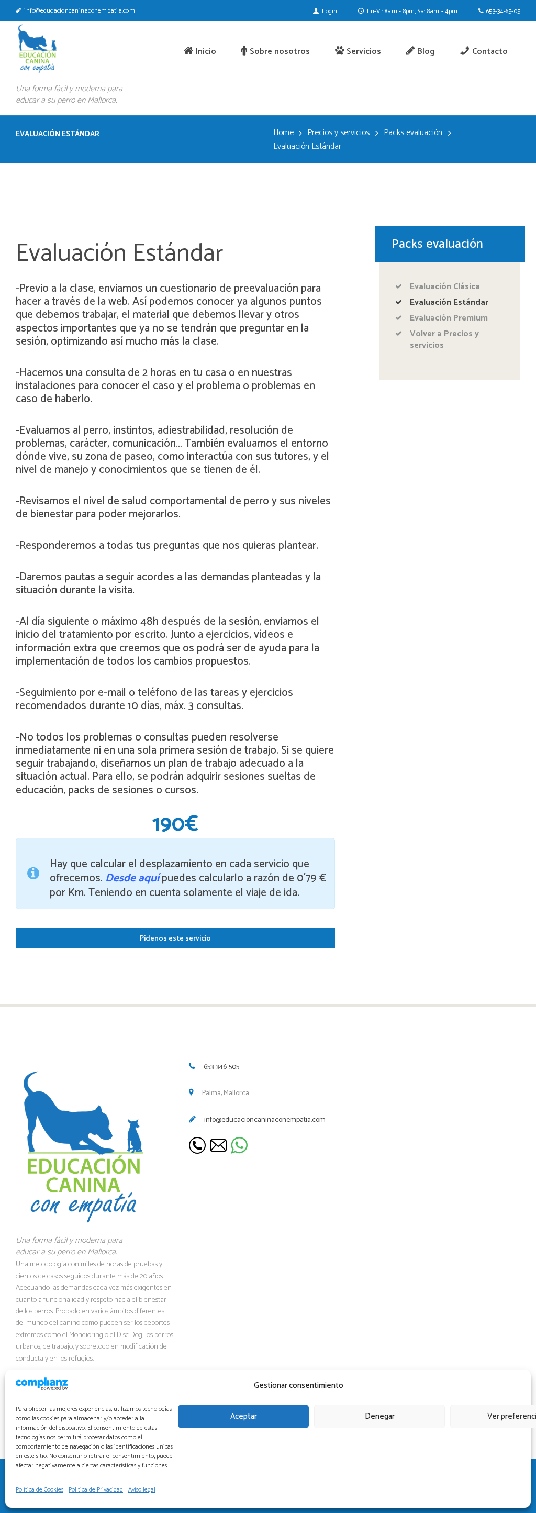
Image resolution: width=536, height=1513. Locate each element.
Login (329, 11)
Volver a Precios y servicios (444, 339)
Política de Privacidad (96, 1490)
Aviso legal (141, 1490)
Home (283, 133)
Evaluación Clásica (445, 287)
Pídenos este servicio (175, 939)
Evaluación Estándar (449, 302)
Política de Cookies (39, 1490)
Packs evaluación (413, 133)
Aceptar (243, 1416)
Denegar (380, 1416)
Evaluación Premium (449, 318)
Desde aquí (131, 878)
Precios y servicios (338, 133)
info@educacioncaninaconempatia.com (265, 1120)
